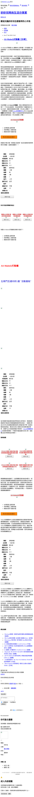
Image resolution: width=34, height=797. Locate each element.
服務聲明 (18, 774)
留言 (15, 683)
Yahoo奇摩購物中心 (18, 111)
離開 (9, 793)
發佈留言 (3, 704)
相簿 (5, 28)
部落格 (6, 30)
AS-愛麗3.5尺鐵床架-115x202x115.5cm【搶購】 (17, 650)
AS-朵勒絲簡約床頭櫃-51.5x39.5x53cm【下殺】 (17, 644)
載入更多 (3, 694)
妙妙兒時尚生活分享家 (14, 12)
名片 (5, 32)
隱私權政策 (29, 772)
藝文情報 (14, 25)
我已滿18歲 (4, 793)
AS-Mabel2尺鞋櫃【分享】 (15, 39)
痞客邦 (11, 683)
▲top (2, 691)
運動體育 (13, 688)
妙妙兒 (3, 674)
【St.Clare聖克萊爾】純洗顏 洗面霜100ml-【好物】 (18, 638)
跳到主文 (3, 17)
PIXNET (7, 772)
